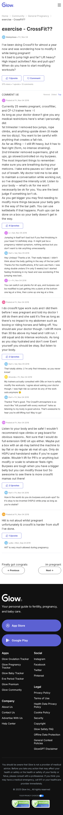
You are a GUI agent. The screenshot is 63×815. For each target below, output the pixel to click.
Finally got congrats (15, 564)
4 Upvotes (14, 225)
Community (18, 15)
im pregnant (53, 564)
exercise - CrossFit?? (13, 19)
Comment (35, 78)
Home (5, 15)
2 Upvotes (14, 356)
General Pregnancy (38, 15)
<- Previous (13, 570)
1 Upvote (13, 78)
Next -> (49, 570)
